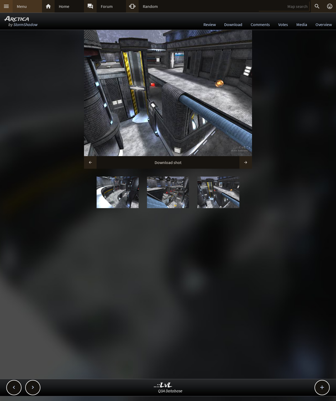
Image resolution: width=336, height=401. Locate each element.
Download (233, 24)
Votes (283, 24)
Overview (324, 24)
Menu (22, 6)
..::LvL (163, 385)
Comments (260, 24)
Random (150, 6)
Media (301, 24)
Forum (107, 6)
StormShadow (25, 24)
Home (64, 6)
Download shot (168, 162)
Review (209, 24)
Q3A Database (170, 390)
